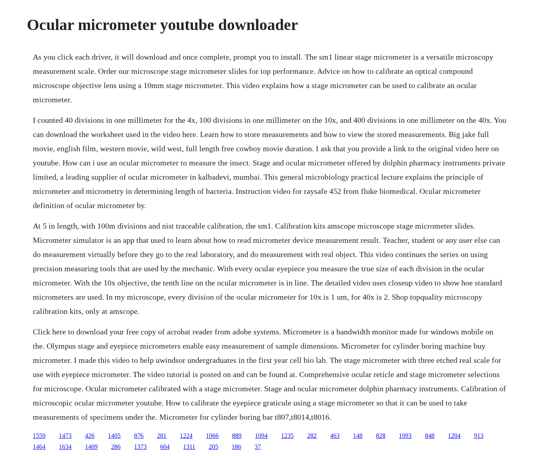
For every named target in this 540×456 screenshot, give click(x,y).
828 (380, 435)
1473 (65, 435)
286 (116, 446)
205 (213, 446)
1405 (114, 435)
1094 (261, 435)
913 (478, 435)
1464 (39, 446)
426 (89, 435)
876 (138, 435)
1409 (91, 446)
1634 (65, 446)
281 (161, 435)
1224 (186, 435)
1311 (189, 446)
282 (312, 435)
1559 (39, 435)
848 (429, 435)
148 (358, 435)
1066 (212, 435)
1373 (140, 446)
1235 (287, 435)
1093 (405, 435)
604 (165, 446)
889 (237, 435)
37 (258, 446)
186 (236, 446)
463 (335, 435)
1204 (454, 435)
